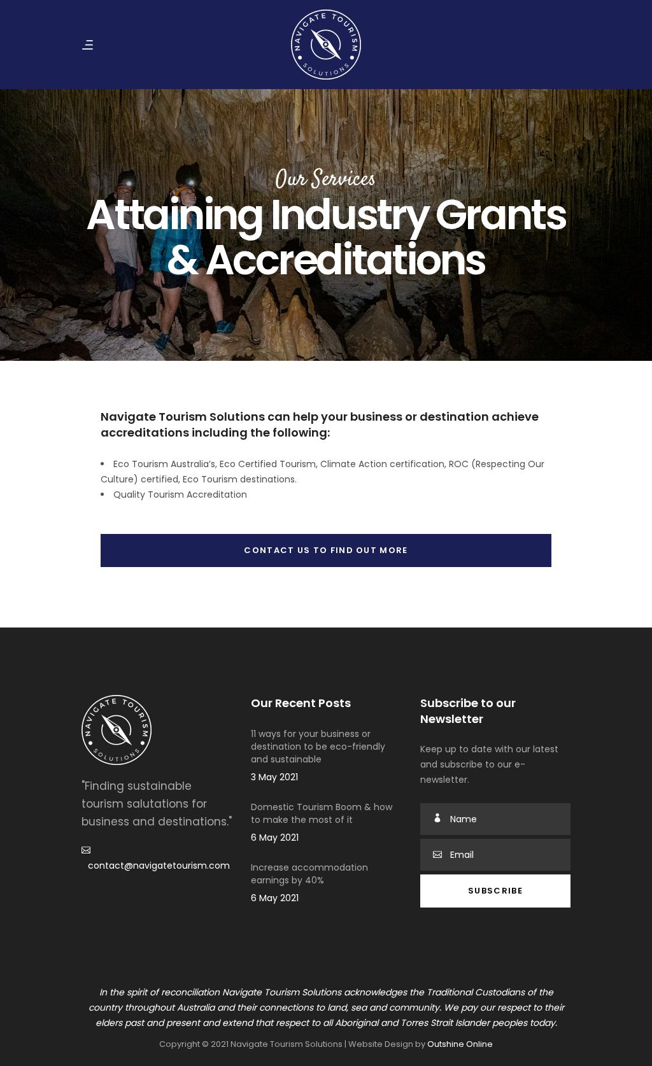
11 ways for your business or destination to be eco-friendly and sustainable (318, 746)
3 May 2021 (274, 777)
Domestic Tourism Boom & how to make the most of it (321, 813)
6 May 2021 (275, 837)
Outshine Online (460, 1044)
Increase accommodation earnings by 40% (309, 874)
